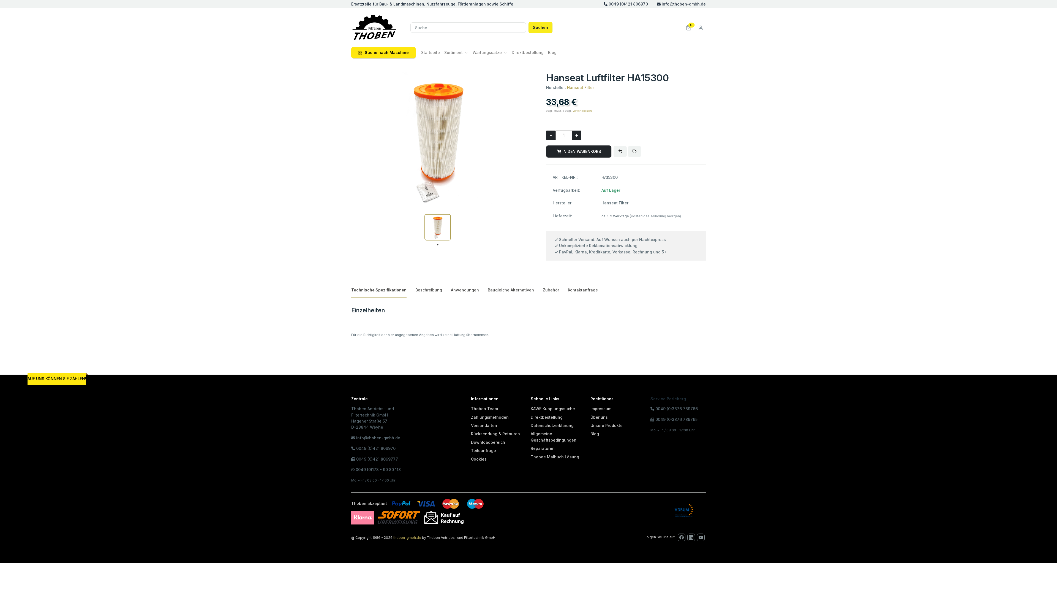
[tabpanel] (437, 227)
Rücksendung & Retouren (495, 433)
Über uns (599, 417)
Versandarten (484, 425)
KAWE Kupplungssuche (553, 408)
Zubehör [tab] (551, 290)
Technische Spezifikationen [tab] (379, 290)
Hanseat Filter (580, 87)
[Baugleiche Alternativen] (620, 151)
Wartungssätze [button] (487, 52)
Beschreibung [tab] (428, 290)
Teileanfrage (483, 450)
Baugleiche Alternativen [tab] (511, 290)
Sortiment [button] (453, 52)
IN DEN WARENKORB (581, 151)
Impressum (600, 408)
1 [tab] (437, 244)
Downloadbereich (488, 442)
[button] (688, 27)
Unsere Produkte (606, 425)
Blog (552, 52)
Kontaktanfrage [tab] (583, 290)
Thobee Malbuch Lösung (555, 457)
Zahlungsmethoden (490, 417)
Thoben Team (484, 408)
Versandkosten (582, 110)
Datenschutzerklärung (552, 425)
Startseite (430, 52)
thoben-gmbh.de (407, 538)
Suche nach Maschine (387, 52)
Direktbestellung (528, 52)
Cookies (479, 459)
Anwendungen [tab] (465, 290)
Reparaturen (543, 448)
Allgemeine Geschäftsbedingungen (553, 436)
